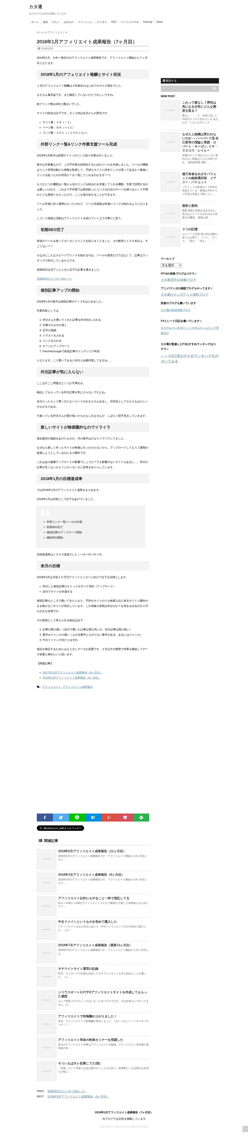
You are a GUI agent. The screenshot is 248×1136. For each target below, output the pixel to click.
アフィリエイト (51, 686)
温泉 (45, 22)
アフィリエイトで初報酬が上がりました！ (87, 1016)
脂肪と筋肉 (190, 205)
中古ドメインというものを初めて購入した (87, 921)
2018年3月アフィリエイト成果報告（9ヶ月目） (91, 874)
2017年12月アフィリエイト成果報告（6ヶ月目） (72, 672)
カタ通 (35, 6)
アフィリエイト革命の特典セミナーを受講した (90, 1039)
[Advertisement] (69, 724)
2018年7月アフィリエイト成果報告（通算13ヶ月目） (95, 945)
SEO (113, 21)
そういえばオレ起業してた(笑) (79, 1063)
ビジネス (102, 22)
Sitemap (147, 21)
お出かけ (69, 22)
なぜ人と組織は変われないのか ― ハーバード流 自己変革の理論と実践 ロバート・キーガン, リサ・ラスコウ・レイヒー (200, 142)
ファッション (85, 22)
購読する (171, 80)
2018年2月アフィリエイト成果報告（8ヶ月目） (72, 677)
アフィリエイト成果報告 (78, 686)
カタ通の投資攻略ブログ (176, 310)
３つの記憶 (190, 229)
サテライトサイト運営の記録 (78, 968)
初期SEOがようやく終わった (54, 278)
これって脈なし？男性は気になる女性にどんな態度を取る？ (199, 106)
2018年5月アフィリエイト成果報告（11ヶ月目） (92, 851)
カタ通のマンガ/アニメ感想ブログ (184, 294)
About (159, 21)
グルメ (55, 22)
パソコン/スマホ (130, 22)
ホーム (35, 22)
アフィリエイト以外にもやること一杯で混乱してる (93, 898)
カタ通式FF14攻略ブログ (178, 279)
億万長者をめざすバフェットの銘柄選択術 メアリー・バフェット (199, 178)
